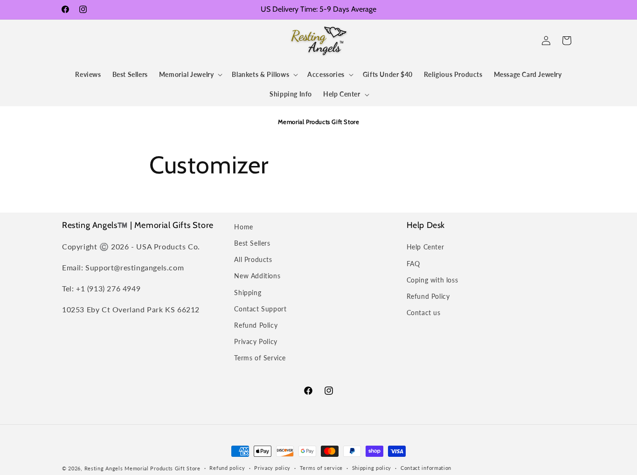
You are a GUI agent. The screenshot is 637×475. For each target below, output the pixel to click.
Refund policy (227, 468)
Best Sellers (252, 243)
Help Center (425, 247)
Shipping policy (372, 468)
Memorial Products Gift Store (163, 468)
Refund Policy (255, 325)
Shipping (247, 292)
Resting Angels (103, 468)
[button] (72, 40)
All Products (253, 259)
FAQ (413, 264)
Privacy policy (272, 468)
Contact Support (260, 309)
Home (243, 227)
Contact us (424, 313)
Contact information (426, 468)
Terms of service (321, 468)
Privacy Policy (255, 341)
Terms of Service (260, 358)
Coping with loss (432, 280)
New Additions (257, 276)
